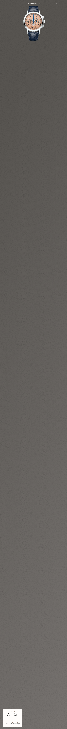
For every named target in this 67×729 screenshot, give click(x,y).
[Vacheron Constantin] (33, 3)
